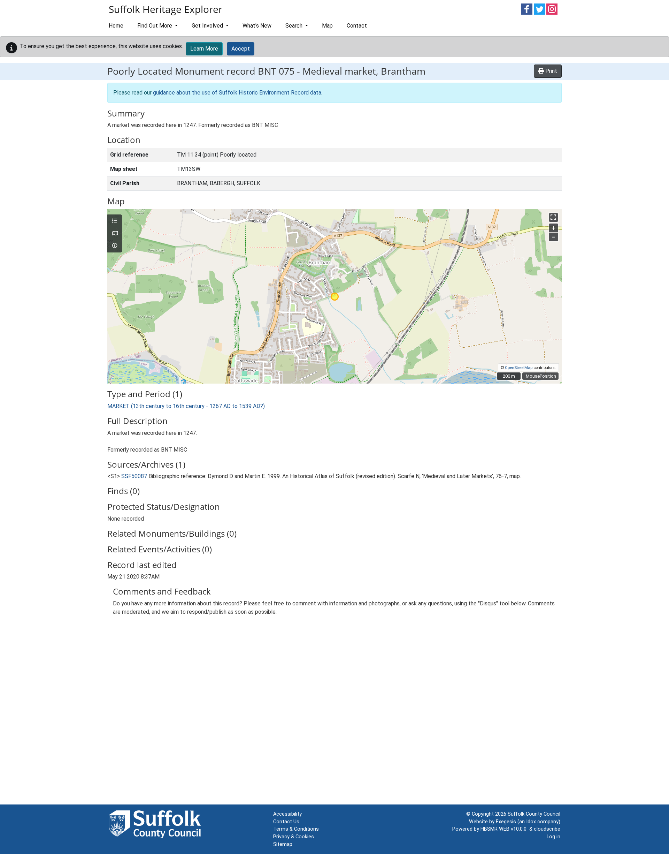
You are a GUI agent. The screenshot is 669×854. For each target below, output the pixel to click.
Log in (553, 837)
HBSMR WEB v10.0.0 (504, 829)
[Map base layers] (115, 233)
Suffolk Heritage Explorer (165, 9)
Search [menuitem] (294, 25)
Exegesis (506, 822)
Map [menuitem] (327, 25)
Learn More (204, 48)
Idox (531, 822)
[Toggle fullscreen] (553, 217)
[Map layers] (115, 221)
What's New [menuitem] (257, 25)
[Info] (115, 246)
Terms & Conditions (296, 829)
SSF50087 (134, 476)
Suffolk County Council (534, 814)
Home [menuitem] (116, 25)
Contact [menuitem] (357, 25)
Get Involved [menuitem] (208, 25)
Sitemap (282, 844)
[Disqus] (334, 715)
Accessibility (287, 814)
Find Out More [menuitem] (155, 25)
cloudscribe (547, 829)
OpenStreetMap (518, 367)
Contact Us (286, 822)
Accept (240, 48)
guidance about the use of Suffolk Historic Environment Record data (237, 92)
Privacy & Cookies (293, 837)
